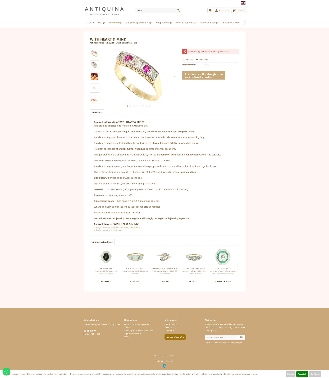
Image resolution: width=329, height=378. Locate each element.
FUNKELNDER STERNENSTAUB (164, 271)
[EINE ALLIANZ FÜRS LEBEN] (193, 257)
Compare (189, 59)
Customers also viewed (102, 242)
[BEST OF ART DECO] (223, 257)
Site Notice (169, 330)
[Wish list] (210, 10)
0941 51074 (90, 330)
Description (97, 112)
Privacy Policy (170, 327)
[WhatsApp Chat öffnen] (6, 371)
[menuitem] (158, 10)
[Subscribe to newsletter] (241, 337)
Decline (290, 374)
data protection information (230, 342)
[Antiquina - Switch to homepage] (104, 12)
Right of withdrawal (132, 333)
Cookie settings (170, 324)
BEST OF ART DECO (223, 271)
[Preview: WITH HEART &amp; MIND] (94, 53)
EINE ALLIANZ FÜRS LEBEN (194, 271)
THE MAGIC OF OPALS (135, 271)
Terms (126, 336)
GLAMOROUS (106, 271)
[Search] (178, 10)
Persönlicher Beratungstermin (137, 324)
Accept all (302, 374)
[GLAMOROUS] (106, 257)
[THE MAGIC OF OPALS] (135, 257)
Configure (314, 374)
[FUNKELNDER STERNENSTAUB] (164, 257)
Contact (127, 327)
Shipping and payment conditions (138, 330)
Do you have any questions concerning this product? (118, 227)
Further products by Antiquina (109, 230)
